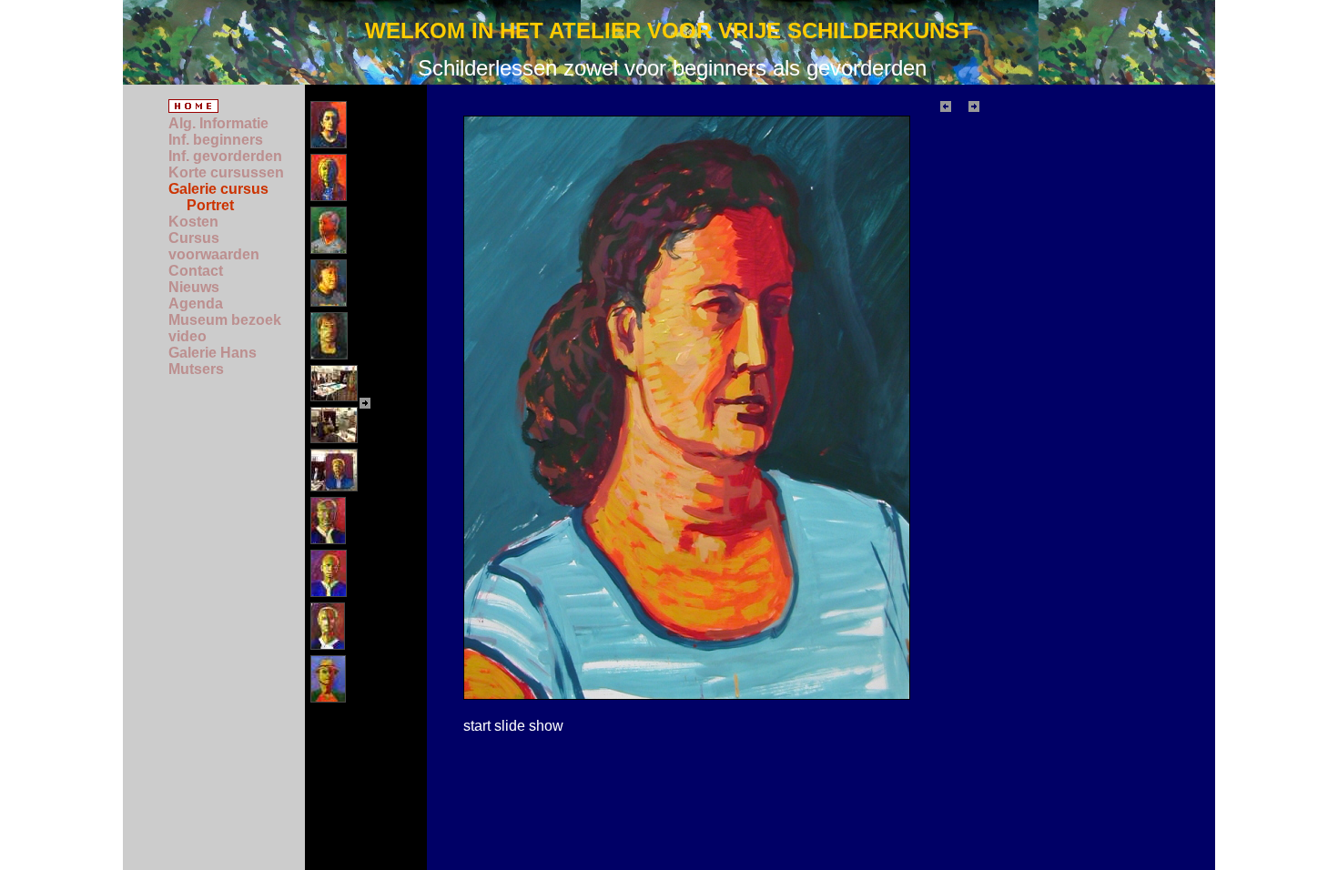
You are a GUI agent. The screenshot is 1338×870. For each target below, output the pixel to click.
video (187, 336)
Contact (195, 270)
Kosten (193, 221)
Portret (210, 205)
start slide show (513, 725)
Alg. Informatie (218, 123)
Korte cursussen (226, 172)
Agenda (195, 303)
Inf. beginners (215, 139)
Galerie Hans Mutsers (212, 361)
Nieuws (193, 287)
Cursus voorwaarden (213, 246)
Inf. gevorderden (225, 156)
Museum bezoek (224, 320)
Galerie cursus (218, 189)
